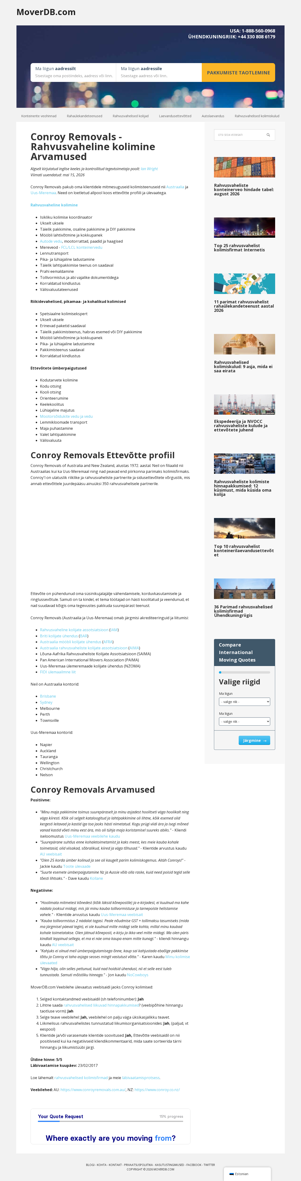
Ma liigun (226, 693)
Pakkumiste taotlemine (238, 72)
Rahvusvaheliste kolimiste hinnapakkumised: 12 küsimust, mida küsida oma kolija (242, 488)
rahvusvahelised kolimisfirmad (81, 1077)
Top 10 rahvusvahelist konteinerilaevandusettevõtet (244, 550)
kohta (102, 1165)
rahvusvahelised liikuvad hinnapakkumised (101, 1005)
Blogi (90, 1165)
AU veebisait (51, 854)
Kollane (96, 878)
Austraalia (175, 186)
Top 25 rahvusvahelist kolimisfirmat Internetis (239, 248)
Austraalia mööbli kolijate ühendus (70, 641)
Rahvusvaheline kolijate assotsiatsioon (74, 629)
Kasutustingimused (169, 1165)
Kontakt (115, 1165)
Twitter (209, 1165)
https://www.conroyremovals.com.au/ (93, 1089)
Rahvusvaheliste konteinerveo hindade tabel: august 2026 (244, 189)
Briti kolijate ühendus (59, 636)
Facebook (193, 1165)
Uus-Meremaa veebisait (122, 914)
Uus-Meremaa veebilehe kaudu (92, 836)
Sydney (46, 702)
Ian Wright (149, 168)
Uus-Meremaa (43, 192)
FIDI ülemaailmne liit (58, 672)
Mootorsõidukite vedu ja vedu (66, 416)
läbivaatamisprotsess (141, 1077)
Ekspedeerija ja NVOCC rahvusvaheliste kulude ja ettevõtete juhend (241, 425)
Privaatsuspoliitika (138, 1165)
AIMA (134, 648)
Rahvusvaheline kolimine (54, 205)
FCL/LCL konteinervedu (81, 247)
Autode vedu (51, 241)
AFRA (107, 641)
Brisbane (48, 696)
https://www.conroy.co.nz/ (157, 1089)
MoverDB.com (46, 11)
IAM (114, 629)
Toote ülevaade (77, 866)
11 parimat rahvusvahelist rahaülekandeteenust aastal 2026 (244, 306)
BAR (83, 636)
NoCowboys (137, 974)
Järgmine (252, 740)
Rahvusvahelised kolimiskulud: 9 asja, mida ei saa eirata (243, 366)
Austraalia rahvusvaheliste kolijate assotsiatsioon (83, 648)
